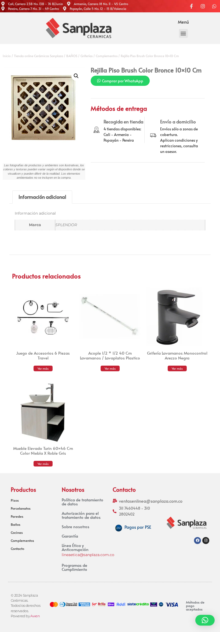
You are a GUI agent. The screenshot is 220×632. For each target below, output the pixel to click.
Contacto (17, 548)
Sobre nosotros (75, 526)
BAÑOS (71, 56)
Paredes (17, 516)
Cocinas (17, 532)
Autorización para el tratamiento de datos (81, 515)
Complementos (107, 56)
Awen (35, 616)
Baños (15, 524)
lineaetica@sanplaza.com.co (88, 554)
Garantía (70, 536)
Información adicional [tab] (42, 196)
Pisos (15, 500)
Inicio (7, 56)
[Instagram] (205, 540)
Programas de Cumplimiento (74, 567)
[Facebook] (197, 540)
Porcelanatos (21, 508)
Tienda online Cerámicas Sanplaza (38, 56)
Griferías (86, 56)
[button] (183, 33)
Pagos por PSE (137, 527)
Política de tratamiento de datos (82, 501)
